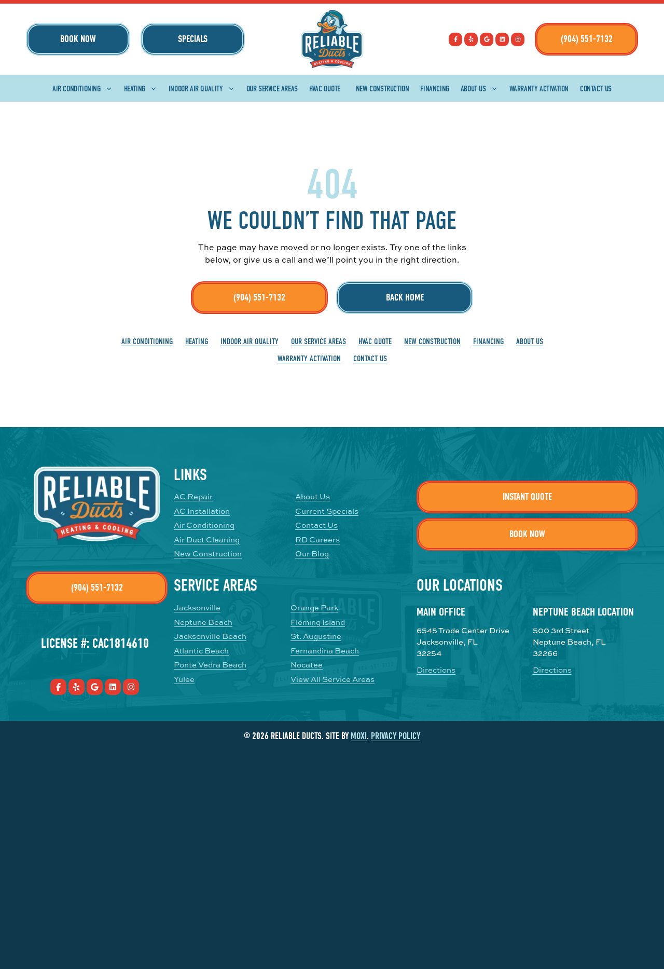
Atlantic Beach (201, 650)
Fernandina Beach (324, 650)
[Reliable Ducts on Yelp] (471, 39)
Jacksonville (197, 607)
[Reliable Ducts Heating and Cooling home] (332, 39)
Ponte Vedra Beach (210, 664)
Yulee (184, 679)
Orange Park (314, 607)
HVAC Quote (324, 88)
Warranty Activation (539, 88)
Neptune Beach (203, 622)
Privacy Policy (395, 736)
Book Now (78, 39)
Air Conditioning (76, 88)
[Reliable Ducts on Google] (486, 39)
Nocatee (306, 664)
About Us (473, 88)
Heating (134, 88)
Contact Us (596, 88)
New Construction (382, 88)
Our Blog (312, 553)
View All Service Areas (332, 679)
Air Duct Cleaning (207, 539)
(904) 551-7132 (587, 39)
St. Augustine (315, 636)
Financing (434, 88)
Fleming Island (317, 622)
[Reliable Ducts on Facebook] (455, 39)
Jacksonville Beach (210, 636)
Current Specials (326, 511)
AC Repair (193, 496)
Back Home (405, 297)
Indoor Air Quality (196, 88)
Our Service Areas (272, 88)
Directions (436, 669)
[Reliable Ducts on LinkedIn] (502, 39)
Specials (193, 39)
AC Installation (202, 511)
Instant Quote (527, 496)
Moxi (359, 736)
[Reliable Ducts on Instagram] (517, 39)
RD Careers (317, 539)
